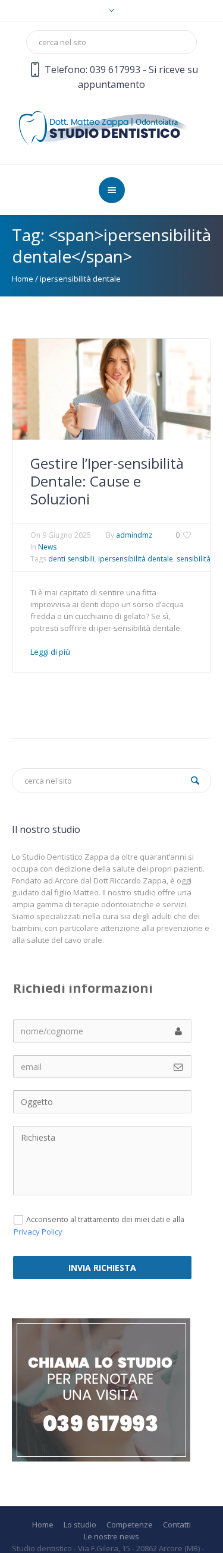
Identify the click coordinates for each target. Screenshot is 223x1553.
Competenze (129, 1525)
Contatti (177, 1525)
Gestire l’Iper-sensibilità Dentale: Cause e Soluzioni (107, 481)
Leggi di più (50, 651)
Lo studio (80, 1525)
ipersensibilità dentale (135, 559)
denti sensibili (71, 559)
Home (22, 278)
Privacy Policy (38, 1231)
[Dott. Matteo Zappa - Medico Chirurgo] (111, 126)
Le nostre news (111, 1537)
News (47, 547)
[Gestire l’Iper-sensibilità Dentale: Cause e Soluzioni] (111, 388)
